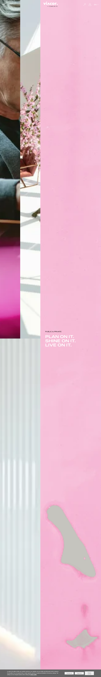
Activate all (69, 673)
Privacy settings (89, 673)
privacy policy (33, 674)
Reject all (79, 673)
